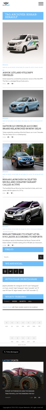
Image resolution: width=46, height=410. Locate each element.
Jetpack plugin (7, 307)
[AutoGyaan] (18, 4)
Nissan (37, 121)
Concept (8, 397)
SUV (12, 231)
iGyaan (26, 67)
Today (7, 301)
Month (23, 301)
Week (14, 301)
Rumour (6, 231)
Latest (32, 67)
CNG (8, 67)
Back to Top (22, 345)
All (30, 301)
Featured (20, 67)
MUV (37, 67)
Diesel (13, 67)
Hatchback (18, 121)
